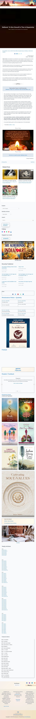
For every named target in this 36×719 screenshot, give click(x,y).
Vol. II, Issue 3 (4, 616)
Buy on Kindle (26, 467)
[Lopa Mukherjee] (5, 677)
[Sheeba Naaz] (5, 673)
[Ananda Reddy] (5, 665)
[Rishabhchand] (5, 656)
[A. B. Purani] (5, 655)
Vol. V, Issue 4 (4, 576)
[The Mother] (5, 641)
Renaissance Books (6, 394)
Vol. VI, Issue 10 (4, 569)
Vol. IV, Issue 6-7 (4, 592)
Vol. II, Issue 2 (4, 615)
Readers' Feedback (8, 374)
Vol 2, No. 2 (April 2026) (22, 300)
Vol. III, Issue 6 (4, 604)
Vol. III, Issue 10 (4, 608)
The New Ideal (8, 198)
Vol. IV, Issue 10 (4, 595)
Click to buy (18, 515)
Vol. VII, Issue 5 (4, 553)
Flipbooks (18, 370)
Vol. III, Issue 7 (4, 605)
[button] (6, 225)
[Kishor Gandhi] (5, 663)
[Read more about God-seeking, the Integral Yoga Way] (10, 174)
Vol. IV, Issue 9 (4, 594)
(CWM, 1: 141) (12, 124)
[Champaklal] (5, 660)
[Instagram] (29, 683)
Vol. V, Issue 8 (4, 579)
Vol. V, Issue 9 (4, 580)
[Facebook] (14, 53)
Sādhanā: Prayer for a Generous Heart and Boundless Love (18, 89)
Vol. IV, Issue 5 (4, 591)
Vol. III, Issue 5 (4, 603)
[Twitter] (21, 53)
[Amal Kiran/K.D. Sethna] (7, 645)
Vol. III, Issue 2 (4, 600)
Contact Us (18, 700)
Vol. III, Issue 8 (4, 606)
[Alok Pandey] (5, 667)
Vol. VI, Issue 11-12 (5, 570)
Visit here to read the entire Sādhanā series (18, 155)
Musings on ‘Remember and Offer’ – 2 (10, 196)
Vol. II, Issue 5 (4, 618)
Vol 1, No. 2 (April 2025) (22, 310)
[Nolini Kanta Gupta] (6, 643)
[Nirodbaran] (4, 646)
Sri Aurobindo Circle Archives (10, 523)
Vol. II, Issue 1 (4, 614)
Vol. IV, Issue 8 (4, 593)
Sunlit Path (4, 198)
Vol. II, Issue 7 (4, 620)
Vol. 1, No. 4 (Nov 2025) (22, 313)
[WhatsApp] (19, 53)
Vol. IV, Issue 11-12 (5, 596)
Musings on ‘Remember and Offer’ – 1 (26, 180)
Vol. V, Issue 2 (4, 574)
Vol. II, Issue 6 (4, 619)
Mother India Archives (8, 521)
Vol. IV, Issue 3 (4, 589)
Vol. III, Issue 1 (4, 599)
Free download (26, 419)
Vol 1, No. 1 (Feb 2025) (5, 310)
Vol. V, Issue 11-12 (4, 582)
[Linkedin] (16, 53)
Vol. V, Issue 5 (4, 577)
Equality (19, 50)
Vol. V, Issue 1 (4, 573)
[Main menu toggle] (35, 7)
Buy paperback (9, 420)
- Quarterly (12, 297)
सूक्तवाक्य (18, 368)
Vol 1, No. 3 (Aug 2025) (5, 313)
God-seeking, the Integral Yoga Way (9, 180)
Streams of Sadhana (24, 50)
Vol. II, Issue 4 (4, 617)
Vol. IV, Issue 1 (4, 587)
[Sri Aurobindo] (5, 640)
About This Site (6, 706)
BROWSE (18, 542)
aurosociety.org (27, 716)
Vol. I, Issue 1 (4, 623)
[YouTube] (34, 683)
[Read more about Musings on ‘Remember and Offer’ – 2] (10, 190)
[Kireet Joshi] (5, 658)
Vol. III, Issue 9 (4, 607)
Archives (16, 683)
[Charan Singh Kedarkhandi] (7, 670)
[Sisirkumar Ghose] (6, 661)
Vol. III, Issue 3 (4, 601)
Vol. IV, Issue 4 (4, 590)
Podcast (4, 350)
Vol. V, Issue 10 (4, 581)
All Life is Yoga (5, 197)
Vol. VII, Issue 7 (4, 555)
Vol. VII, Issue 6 (4, 554)
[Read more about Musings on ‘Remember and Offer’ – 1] (26, 174)
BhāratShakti (17, 694)
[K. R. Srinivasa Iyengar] (7, 651)
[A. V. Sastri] (4, 653)
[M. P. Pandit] (5, 650)
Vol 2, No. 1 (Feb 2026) (5, 300)
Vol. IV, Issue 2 (4, 588)
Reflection (8, 197)
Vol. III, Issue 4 (4, 602)
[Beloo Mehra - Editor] (6, 668)
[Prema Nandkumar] (6, 648)
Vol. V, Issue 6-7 (4, 578)
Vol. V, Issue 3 (4, 575)
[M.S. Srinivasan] (5, 675)
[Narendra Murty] (5, 672)
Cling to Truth (21, 266)
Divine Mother (15, 50)
